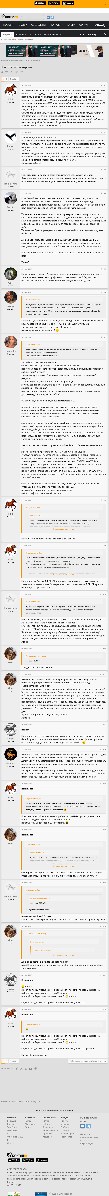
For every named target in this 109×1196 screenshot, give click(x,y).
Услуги (46, 1120)
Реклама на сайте (89, 1137)
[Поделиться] (101, 85)
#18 (104, 926)
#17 (104, 883)
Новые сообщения (8, 39)
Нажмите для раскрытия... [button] (64, 529)
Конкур (10, 1124)
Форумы (7, 34)
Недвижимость (50, 1130)
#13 (104, 725)
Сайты (28, 1127)
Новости (9, 24)
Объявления (39, 24)
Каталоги (57, 24)
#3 (105, 170)
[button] (30, 34)
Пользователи (51, 34)
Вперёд (13, 79)
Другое (10, 1143)
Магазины (30, 1124)
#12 (104, 674)
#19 (104, 975)
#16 (104, 830)
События (65, 1130)
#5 (105, 269)
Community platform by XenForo (54, 1110)
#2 (105, 132)
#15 (104, 784)
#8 (105, 500)
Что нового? (22, 34)
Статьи (23, 24)
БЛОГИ (71, 24)
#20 (104, 1009)
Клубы (28, 1120)
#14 (104, 749)
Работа (46, 1124)
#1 (105, 85)
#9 (105, 545)
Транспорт (48, 1127)
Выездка (11, 1120)
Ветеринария (67, 1133)
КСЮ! (5, 72)
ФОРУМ (83, 24)
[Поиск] (105, 34)
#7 (105, 337)
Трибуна (65, 1127)
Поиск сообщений (25, 39)
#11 (104, 649)
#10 (104, 594)
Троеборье (12, 1127)
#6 (105, 292)
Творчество (66, 1136)
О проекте (85, 1134)
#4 (105, 193)
